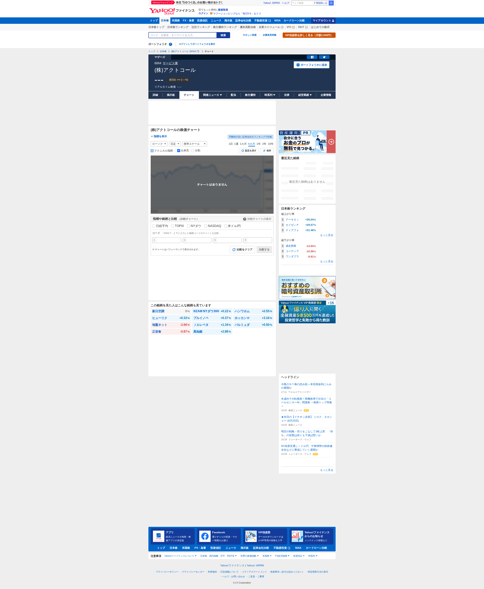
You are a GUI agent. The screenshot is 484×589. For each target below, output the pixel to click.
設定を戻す (250, 150)
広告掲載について (229, 571)
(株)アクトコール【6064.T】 (185, 51)
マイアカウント (322, 20)
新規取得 (223, 9)
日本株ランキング (177, 27)
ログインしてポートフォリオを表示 (197, 44)
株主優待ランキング (225, 27)
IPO (289, 27)
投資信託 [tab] (297, 556)
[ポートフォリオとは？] (170, 44)
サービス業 (170, 63)
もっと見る (326, 235)
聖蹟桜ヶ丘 (321, 3)
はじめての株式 (320, 27)
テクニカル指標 (163, 150)
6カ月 (251, 143)
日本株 (165, 20)
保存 (269, 150)
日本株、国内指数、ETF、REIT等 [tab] (217, 556)
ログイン (203, 13)
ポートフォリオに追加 (314, 64)
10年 (271, 143)
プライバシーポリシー (167, 571)
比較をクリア (245, 249)
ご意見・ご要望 (256, 576)
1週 (236, 143)
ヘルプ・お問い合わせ (233, 576)
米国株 (176, 20)
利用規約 (212, 571)
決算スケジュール (269, 27)
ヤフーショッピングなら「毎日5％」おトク (237, 13)
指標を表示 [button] (160, 136)
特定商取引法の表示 (318, 571)
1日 (231, 143)
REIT (301, 27)
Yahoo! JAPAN (271, 3)
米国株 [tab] (265, 556)
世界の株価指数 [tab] (248, 556)
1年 (259, 143)
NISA (277, 20)
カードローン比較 (294, 20)
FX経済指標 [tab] (281, 556)
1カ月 (243, 143)
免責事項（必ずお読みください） (287, 571)
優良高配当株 (248, 27)
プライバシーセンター (193, 571)
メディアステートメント (254, 571)
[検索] (331, 3)
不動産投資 (261, 20)
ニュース (216, 20)
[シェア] (312, 57)
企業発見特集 (269, 35)
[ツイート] (324, 57)
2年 (264, 143)
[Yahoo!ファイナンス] (172, 9)
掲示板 (228, 20)
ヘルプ (285, 3)
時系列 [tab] (311, 556)
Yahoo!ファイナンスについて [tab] (179, 556)
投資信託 (202, 20)
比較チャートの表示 (259, 218)
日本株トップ (156, 27)
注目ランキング (201, 27)
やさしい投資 (250, 35)
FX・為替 (188, 20)
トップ (154, 20)
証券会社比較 (243, 20)
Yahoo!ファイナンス (232, 565)
